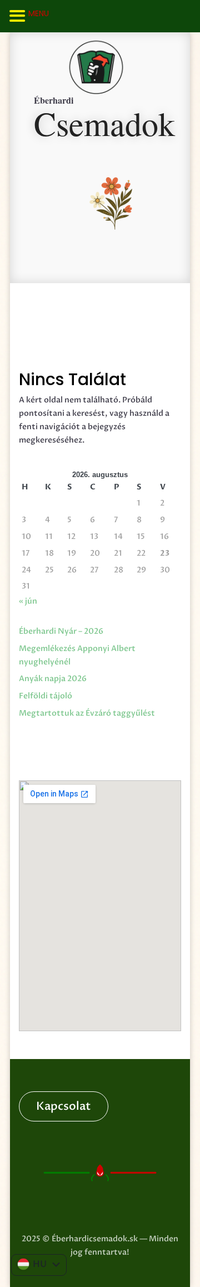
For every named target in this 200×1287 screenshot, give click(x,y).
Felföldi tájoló (45, 696)
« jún (28, 601)
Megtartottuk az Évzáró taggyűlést (87, 713)
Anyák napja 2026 (53, 678)
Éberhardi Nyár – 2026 (61, 631)
